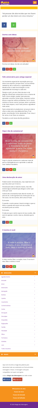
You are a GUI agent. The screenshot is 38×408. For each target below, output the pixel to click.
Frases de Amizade (19, 395)
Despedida (4, 320)
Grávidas (3, 341)
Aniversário (4, 287)
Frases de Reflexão (19, 398)
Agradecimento (5, 277)
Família (3, 327)
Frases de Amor (19, 392)
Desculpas (4, 316)
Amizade (3, 280)
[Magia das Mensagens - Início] (19, 2)
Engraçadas (4, 323)
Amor (3, 284)
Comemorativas (6, 305)
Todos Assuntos (6, 348)
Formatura (4, 338)
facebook (7, 379)
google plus (17, 379)
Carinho (3, 298)
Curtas (3, 309)
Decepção (4, 313)
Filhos (3, 334)
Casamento (4, 302)
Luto (2, 345)
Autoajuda (4, 291)
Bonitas (3, 295)
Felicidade (4, 330)
